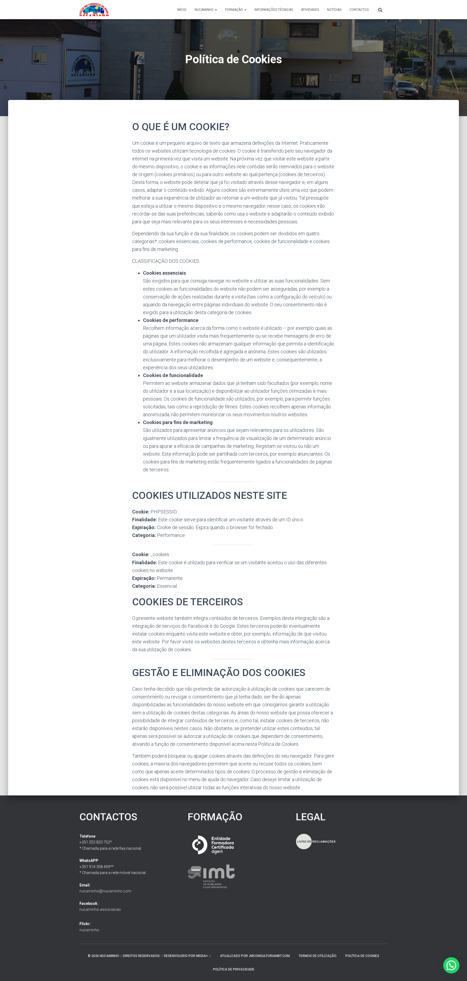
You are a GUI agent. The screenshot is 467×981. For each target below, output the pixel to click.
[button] (215, 10)
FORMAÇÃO (234, 10)
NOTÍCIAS (334, 10)
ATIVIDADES (310, 10)
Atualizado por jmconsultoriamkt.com (255, 956)
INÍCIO (181, 10)
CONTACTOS (359, 10)
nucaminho (89, 930)
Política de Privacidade (233, 969)
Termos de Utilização (317, 956)
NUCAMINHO (204, 10)
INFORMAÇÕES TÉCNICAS (274, 10)
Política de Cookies (362, 956)
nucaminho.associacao (100, 909)
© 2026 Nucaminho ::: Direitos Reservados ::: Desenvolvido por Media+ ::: (149, 956)
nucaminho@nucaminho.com (105, 891)
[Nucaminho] (94, 9)
